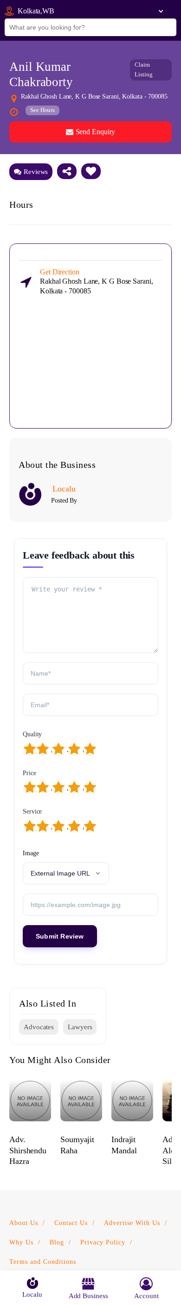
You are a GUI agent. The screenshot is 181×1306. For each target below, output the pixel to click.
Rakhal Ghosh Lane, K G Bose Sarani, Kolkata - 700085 (96, 281)
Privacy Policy (102, 1242)
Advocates (39, 1027)
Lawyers (80, 1027)
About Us (23, 1222)
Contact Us (71, 1222)
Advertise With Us (132, 1222)
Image (31, 853)
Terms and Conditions (42, 1261)
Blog (57, 1242)
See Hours (42, 109)
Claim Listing (143, 69)
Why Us (21, 1242)
